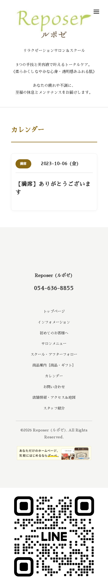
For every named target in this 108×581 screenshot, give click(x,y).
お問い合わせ (54, 387)
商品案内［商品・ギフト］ (54, 365)
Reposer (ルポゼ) (54, 275)
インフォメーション (54, 322)
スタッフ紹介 (54, 408)
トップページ (54, 311)
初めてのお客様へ (54, 333)
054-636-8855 (54, 288)
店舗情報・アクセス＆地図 (54, 397)
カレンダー (54, 376)
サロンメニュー (53, 343)
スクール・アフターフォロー (53, 354)
